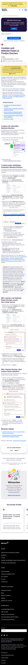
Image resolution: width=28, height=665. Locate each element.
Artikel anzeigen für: (6, 34)
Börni (15, 464)
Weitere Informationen (14, 495)
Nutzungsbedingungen (7, 655)
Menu (22, 10)
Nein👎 (17, 450)
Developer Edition (6, 590)
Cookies (3, 77)
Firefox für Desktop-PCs (8, 574)
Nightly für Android (6, 600)
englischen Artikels (16, 68)
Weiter (14, 28)
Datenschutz (22, 40)
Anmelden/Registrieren (7, 609)
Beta (2, 593)
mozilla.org (4, 652)
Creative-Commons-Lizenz (8, 648)
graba (22, 463)
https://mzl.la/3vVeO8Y (19, 440)
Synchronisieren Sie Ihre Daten (9, 617)
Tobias (25, 463)
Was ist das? (4, 612)
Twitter (3, 557)
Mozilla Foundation (6, 641)
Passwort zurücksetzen (7, 614)
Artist (19, 463)
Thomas (3, 463)
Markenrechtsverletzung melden (10, 552)
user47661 (7, 463)
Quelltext (3, 555)
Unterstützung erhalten (7, 619)
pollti (11, 463)
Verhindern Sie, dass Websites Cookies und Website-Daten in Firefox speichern (13, 96)
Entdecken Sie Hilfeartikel (8, 563)
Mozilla (4, 543)
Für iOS (3, 579)
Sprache (3, 628)
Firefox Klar (4, 581)
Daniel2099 (11, 464)
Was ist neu (16, 40)
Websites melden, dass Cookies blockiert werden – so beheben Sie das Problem (11, 516)
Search (19, 10)
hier (10, 73)
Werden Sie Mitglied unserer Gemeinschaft (13, 560)
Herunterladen (5, 571)
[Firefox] (14, 44)
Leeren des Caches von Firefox (16, 90)
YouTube (4, 635)
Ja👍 (11, 450)
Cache (7, 86)
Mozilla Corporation (16, 638)
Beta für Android (5, 595)
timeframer (15, 463)
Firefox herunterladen (14, 38)
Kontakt (3, 662)
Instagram (6, 635)
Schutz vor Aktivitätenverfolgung (10, 15)
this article (14, 5)
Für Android (4, 576)
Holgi (18, 464)
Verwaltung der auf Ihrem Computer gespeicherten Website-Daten (14, 258)
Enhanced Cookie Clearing (15, 261)
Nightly (3, 598)
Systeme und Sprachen (8, 40)
